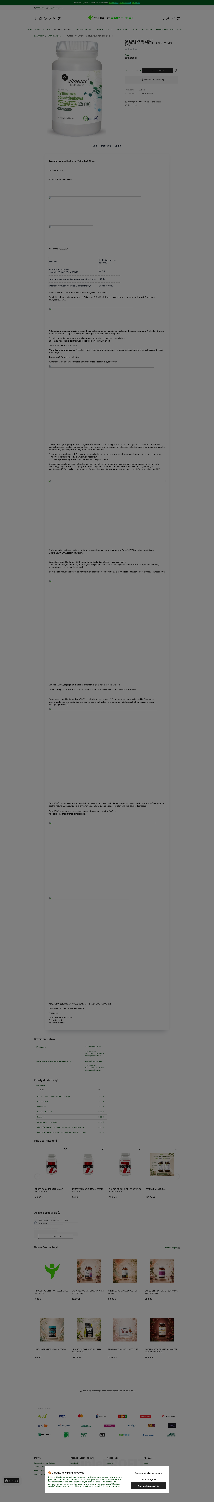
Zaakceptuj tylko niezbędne (148, 1473)
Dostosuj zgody (148, 1479)
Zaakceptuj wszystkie (148, 1486)
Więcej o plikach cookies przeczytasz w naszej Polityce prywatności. (88, 1486)
